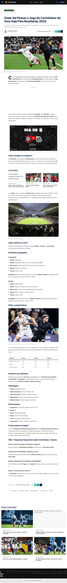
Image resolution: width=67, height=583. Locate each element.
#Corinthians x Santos (23, 490)
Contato (55, 571)
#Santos (51, 490)
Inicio (31, 2)
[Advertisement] (33, 99)
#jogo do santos (44, 490)
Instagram (59, 573)
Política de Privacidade (38, 573)
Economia (34, 571)
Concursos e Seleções (25, 571)
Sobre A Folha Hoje (62, 571)
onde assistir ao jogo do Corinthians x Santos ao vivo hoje (32, 77)
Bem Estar (17, 571)
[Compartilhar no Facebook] (59, 31)
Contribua (62, 2)
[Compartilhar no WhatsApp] (56, 31)
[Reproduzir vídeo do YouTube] (33, 138)
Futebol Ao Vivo (9, 10)
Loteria (51, 571)
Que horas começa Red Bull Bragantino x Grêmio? (15, 559)
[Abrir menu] (2, 2)
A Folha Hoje (6, 12)
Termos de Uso (47, 573)
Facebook (54, 573)
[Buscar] (57, 2)
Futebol (41, 2)
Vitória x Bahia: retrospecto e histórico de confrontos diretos (16, 186)
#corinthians (14, 490)
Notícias (36, 2)
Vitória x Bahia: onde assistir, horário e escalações (50, 186)
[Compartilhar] (53, 31)
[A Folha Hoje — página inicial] (11, 2)
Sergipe (12, 571)
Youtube (64, 573)
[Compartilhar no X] (61, 31)
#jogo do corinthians (34, 490)
